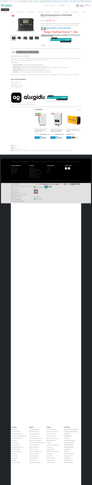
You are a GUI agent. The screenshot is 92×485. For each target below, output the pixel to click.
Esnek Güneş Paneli (16, 431)
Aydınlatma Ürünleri (16, 462)
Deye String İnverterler (34, 455)
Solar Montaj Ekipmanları (17, 447)
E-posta (44, 45)
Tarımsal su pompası (67, 455)
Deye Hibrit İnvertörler (39, 128)
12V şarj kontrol (23, 150)
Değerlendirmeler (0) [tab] (25, 52)
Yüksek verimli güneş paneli (69, 442)
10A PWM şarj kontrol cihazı (17, 150)
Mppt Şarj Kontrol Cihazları (52, 438)
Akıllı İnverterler (32, 460)
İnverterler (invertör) (31, 12)
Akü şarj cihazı (32, 150)
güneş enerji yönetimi (44, 150)
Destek (74, 1)
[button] (11, 24)
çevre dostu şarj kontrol (37, 150)
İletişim (48, 172)
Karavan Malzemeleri (75, 12)
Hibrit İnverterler (46, 128)
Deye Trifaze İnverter (54, 128)
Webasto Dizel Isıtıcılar (34, 447)
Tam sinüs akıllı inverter (68, 462)
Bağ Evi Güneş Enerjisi (33, 431)
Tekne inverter (66, 451)
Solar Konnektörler (16, 444)
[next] (80, 15)
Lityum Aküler (15, 458)
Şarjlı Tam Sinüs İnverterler (52, 431)
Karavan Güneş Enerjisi (34, 434)
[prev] (78, 15)
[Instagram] (66, 168)
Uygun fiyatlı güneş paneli (68, 447)
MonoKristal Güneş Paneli (17, 434)
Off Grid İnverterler (51, 460)
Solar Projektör (50, 455)
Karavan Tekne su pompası (69, 453)
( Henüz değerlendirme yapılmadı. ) (52, 16)
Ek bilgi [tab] (18, 52)
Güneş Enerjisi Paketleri (34, 429)
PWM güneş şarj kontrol (63, 150)
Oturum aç (82, 1)
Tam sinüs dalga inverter (68, 460)
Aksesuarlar (48, 12)
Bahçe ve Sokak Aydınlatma (53, 451)
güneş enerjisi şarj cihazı (50, 150)
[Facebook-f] (69, 168)
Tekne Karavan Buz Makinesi (35, 440)
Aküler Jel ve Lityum (16, 449)
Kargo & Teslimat (14, 169)
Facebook (42, 45)
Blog (71, 1)
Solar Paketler (65, 12)
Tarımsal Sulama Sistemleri (53, 444)
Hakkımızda (65, 1)
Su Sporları (84, 12)
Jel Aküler (14, 453)
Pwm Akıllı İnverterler (51, 429)
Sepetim (36, 1)
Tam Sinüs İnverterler (51, 436)
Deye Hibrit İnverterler (34, 453)
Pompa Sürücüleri (50, 449)
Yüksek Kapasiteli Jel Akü (68, 444)
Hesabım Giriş (14, 172)
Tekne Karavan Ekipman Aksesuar (36, 442)
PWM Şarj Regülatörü (51, 440)
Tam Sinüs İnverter (67, 458)
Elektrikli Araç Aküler (16, 451)
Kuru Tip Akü (14, 455)
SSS (76, 1)
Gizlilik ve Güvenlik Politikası (55, 1)
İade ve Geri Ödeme (43, 1)
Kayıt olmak (88, 1)
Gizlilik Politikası (32, 172)
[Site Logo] (6, 5)
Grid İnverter (40, 12)
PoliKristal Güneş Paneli (17, 438)
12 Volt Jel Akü (66, 438)
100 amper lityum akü (68, 436)
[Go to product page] (74, 120)
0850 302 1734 (15, 190)
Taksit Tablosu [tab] (34, 52)
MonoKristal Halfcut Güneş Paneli (19, 436)
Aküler (11, 12)
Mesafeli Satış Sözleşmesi (34, 169)
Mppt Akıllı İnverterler (51, 458)
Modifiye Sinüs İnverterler (34, 462)
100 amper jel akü (67, 433)
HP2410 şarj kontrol (56, 150)
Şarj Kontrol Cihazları (20, 12)
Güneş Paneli (5, 12)
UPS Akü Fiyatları (67, 449)
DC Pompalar (49, 447)
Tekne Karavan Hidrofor (34, 444)
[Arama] (68, 5)
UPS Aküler (14, 460)
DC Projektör (49, 453)
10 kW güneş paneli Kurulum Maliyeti (70, 431)
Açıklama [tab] (13, 52)
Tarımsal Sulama (57, 12)
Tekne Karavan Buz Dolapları (35, 438)
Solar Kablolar (15, 442)
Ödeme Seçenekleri (32, 175)
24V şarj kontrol (28, 150)
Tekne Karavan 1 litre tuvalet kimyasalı (71, 429)
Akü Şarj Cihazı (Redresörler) (35, 451)
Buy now (37, 137)
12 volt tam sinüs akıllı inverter (69, 440)
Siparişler (30, 1)
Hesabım (24, 1)
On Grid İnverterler (51, 462)
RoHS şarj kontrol (68, 150)
